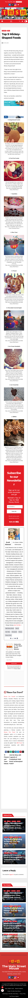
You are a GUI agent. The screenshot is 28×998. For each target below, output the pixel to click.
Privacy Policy (23, 993)
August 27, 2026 (9, 830)
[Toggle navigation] (11, 21)
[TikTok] (13, 638)
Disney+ (8, 821)
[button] (19, 21)
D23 (5, 821)
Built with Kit (14, 521)
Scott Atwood (19, 899)
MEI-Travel (19, 743)
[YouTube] (15, 638)
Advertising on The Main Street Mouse (10, 993)
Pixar (20, 837)
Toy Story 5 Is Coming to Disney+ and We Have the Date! (13, 841)
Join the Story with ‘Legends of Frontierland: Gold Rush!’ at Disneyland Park (15, 759)
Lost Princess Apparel (14, 996)
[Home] (2, 21)
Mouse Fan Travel (9, 732)
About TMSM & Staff (9, 988)
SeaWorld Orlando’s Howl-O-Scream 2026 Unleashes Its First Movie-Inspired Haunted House (13, 859)
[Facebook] (11, 638)
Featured (4, 30)
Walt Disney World (13, 934)
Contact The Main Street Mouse (14, 991)
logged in (11, 874)
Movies (18, 821)
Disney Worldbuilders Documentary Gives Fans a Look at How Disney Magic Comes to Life (14, 827)
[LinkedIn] (17, 638)
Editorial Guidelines (19, 988)
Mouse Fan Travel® (9, 696)
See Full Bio (17, 625)
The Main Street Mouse (14, 967)
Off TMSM (15, 921)
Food (9, 30)
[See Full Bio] (21, 625)
